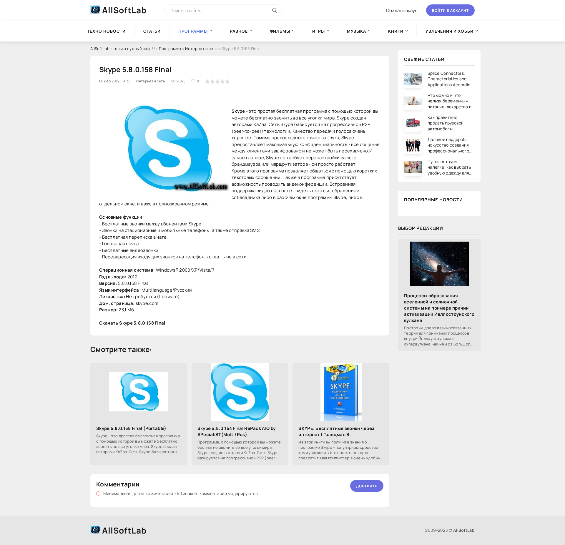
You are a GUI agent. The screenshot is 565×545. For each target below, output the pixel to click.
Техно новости (106, 31)
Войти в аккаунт (450, 10)
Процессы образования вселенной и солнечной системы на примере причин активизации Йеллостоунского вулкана (439, 308)
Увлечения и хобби (449, 31)
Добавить (367, 485)
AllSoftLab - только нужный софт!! (122, 48)
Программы (170, 48)
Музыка (356, 31)
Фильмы (280, 31)
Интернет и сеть (201, 48)
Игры (318, 31)
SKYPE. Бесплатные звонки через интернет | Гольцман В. (336, 431)
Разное (239, 31)
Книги (395, 31)
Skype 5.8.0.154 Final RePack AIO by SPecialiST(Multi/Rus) (236, 431)
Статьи (152, 31)
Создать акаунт (403, 10)
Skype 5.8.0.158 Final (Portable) (131, 428)
